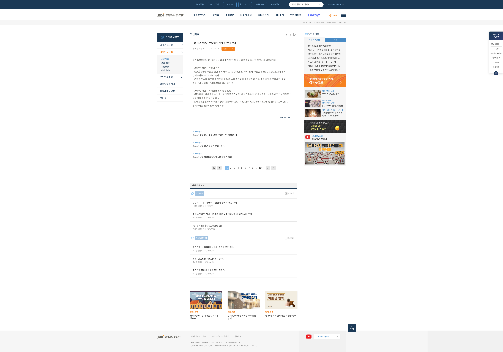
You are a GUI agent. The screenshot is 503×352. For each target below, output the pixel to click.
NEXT (268, 168)
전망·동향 (165, 63)
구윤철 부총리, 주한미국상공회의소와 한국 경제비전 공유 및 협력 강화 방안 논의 (325, 69)
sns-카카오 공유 (286, 34)
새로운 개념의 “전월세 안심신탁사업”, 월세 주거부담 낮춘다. (325, 66)
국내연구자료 (332, 22)
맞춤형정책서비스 (168, 84)
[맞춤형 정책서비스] (325, 126)
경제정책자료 (166, 45)
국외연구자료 (166, 77)
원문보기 (226, 49)
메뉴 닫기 (496, 73)
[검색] (306, 4)
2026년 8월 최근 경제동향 (319, 46)
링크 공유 (295, 34)
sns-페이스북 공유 (291, 34)
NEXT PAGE (273, 168)
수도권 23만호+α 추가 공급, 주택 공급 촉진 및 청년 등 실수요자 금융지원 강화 (325, 62)
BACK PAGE (214, 168)
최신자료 (342, 22)
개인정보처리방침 (198, 336)
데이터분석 (496, 58)
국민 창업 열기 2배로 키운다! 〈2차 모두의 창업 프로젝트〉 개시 (325, 58)
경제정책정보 (199, 15)
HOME (308, 22)
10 (260, 167)
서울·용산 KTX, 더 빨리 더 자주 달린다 (324, 50)
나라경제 (496, 49)
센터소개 (279, 15)
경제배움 (314, 15)
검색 (320, 4)
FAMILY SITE (323, 337)
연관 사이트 (295, 15)
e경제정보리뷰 (496, 53)
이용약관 (238, 336)
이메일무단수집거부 (220, 336)
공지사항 (496, 67)
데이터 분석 (246, 15)
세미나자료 (166, 70)
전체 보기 (336, 4)
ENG (335, 15)
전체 (335, 40)
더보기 (291, 193)
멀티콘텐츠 (263, 15)
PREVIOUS (219, 168)
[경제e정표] (325, 80)
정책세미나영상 (167, 91)
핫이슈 (163, 98)
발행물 (216, 15)
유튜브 (309, 336)
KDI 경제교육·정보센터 (170, 15)
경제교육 (229, 15)
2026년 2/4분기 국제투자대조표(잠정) (324, 54)
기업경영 (165, 66)
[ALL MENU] (343, 15)
